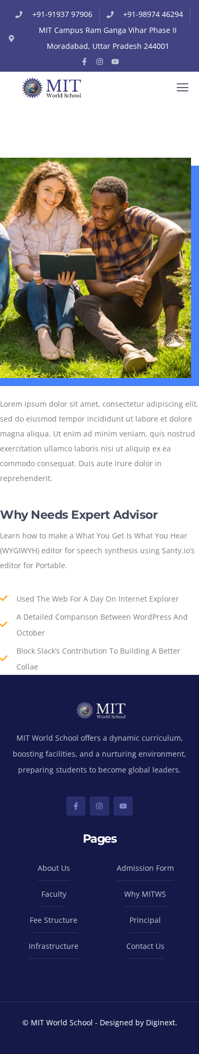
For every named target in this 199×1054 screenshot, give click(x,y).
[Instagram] (99, 61)
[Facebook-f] (84, 61)
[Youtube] (115, 61)
